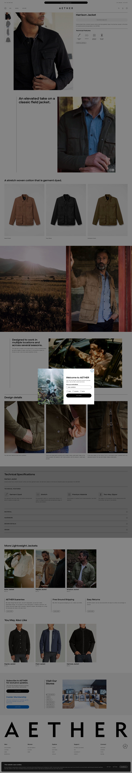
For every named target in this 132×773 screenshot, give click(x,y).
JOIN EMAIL (79, 395)
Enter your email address (72, 384)
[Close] (92, 371)
